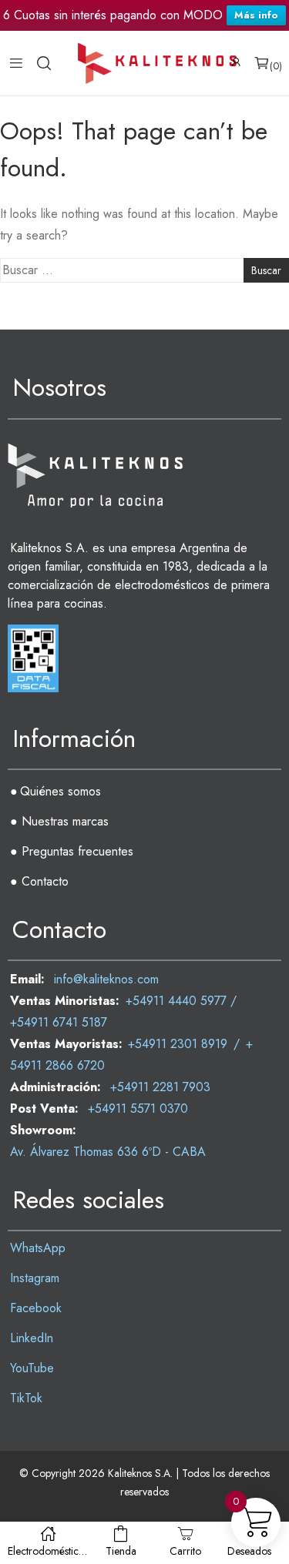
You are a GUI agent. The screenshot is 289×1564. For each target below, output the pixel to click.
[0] (262, 63)
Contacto (45, 881)
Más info (256, 15)
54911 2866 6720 (57, 1065)
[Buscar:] (144, 270)
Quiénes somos (60, 791)
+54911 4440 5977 (176, 1001)
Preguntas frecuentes (77, 851)
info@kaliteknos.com (106, 979)
